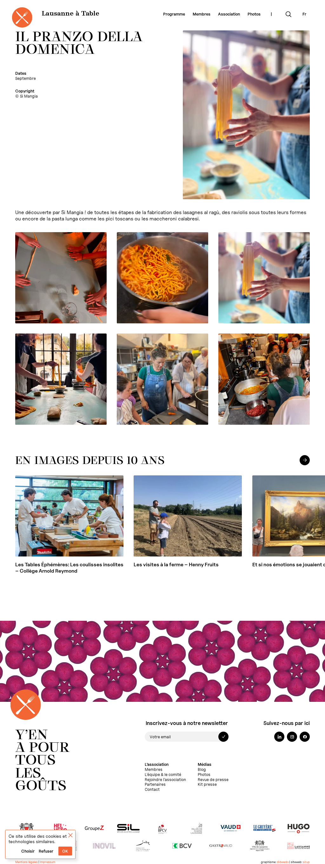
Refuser (46, 851)
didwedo (283, 862)
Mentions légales (26, 862)
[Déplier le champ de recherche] (288, 14)
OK (65, 851)
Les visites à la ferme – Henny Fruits (176, 565)
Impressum (47, 862)
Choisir (28, 851)
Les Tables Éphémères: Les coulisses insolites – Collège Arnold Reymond (69, 568)
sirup (306, 862)
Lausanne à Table (70, 13)
